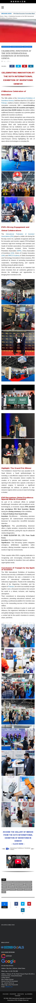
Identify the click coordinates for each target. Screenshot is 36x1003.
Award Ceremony (7, 884)
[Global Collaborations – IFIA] (18, 343)
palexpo (20, 889)
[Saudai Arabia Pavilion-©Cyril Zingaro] (18, 763)
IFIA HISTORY (13, 994)
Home (1, 16)
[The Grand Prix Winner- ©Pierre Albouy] (18, 397)
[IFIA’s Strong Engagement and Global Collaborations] (18, 317)
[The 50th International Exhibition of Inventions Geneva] (18, 425)
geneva (4, 886)
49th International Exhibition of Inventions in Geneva (16, 881)
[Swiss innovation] (18, 711)
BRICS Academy (14, 255)
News (6, 16)
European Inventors (16, 46)
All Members (28, 994)
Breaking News (6, 46)
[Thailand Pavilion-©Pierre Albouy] (18, 737)
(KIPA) (19, 251)
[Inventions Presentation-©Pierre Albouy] (18, 686)
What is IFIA (20, 994)
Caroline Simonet (18, 884)
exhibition (28, 884)
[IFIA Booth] (18, 291)
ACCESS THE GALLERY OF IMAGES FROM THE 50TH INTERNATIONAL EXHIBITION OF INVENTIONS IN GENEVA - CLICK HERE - (18, 838)
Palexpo (4, 103)
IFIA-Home (5, 994)
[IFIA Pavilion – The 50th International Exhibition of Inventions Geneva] (18, 368)
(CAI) (12, 253)
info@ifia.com (9, 986)
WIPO (3, 891)
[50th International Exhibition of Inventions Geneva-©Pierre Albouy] (18, 789)
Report (29, 46)
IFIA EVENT (12, 889)
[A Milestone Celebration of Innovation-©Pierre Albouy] (18, 209)
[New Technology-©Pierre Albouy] (18, 158)
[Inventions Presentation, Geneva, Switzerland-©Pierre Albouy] (18, 814)
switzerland (27, 889)
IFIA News (17, 995)
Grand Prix (12, 886)
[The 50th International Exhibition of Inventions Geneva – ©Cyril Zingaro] (18, 184)
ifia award (5, 889)
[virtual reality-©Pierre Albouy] (18, 660)
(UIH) (3, 255)
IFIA (30, 886)
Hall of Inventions (22, 886)
